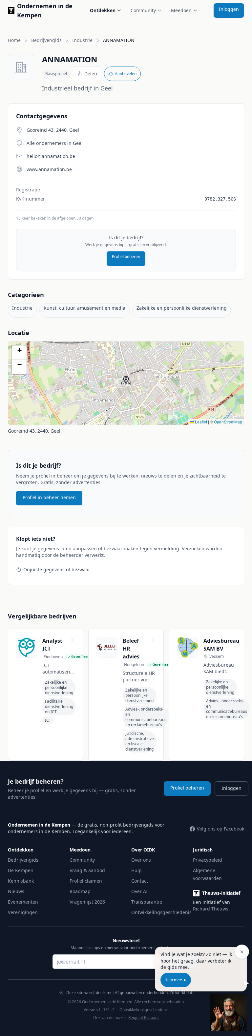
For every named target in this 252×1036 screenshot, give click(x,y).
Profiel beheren (126, 256)
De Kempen (20, 870)
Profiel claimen (86, 881)
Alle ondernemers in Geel (55, 143)
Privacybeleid (207, 860)
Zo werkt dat (181, 992)
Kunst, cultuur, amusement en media (84, 308)
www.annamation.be (49, 169)
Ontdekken (103, 10)
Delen (90, 73)
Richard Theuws (210, 909)
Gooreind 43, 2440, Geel (34, 431)
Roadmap (80, 891)
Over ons (141, 860)
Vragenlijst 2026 (87, 902)
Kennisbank (21, 881)
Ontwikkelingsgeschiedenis (161, 912)
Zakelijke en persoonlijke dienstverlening (181, 308)
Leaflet (200, 421)
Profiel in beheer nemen (49, 497)
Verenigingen (23, 912)
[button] (129, 382)
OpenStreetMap (228, 421)
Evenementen (23, 902)
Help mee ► (175, 980)
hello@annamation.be (51, 156)
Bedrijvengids (46, 40)
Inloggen (229, 9)
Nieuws (16, 891)
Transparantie (146, 902)
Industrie (82, 40)
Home (14, 40)
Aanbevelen (125, 73)
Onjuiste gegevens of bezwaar (56, 569)
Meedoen (181, 10)
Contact (139, 881)
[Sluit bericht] (242, 952)
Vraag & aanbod (87, 870)
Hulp (136, 870)
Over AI (139, 891)
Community (143, 10)
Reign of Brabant (143, 1017)
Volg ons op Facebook (220, 829)
